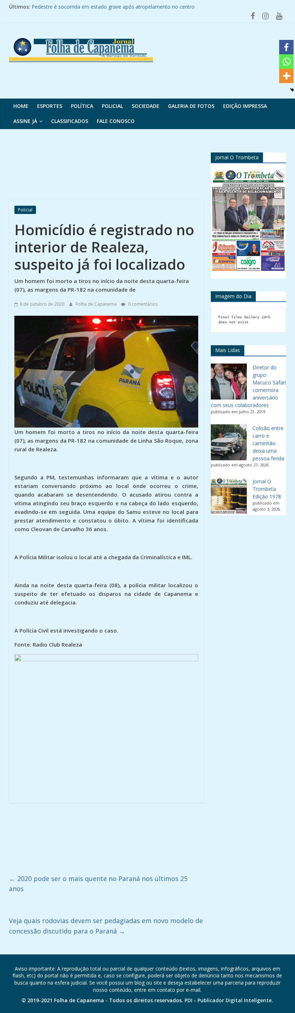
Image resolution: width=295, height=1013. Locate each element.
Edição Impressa (245, 105)
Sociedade (145, 105)
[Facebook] (286, 47)
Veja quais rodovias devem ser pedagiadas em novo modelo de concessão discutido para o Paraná (106, 925)
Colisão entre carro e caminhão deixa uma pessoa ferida (268, 443)
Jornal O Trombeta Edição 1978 (267, 489)
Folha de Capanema (97, 304)
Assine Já (25, 121)
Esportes (49, 105)
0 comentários (142, 304)
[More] (286, 76)
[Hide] (292, 90)
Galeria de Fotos (191, 105)
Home (20, 105)
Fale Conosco (116, 121)
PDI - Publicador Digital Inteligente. (229, 1000)
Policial (112, 105)
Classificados (69, 121)
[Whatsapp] (286, 61)
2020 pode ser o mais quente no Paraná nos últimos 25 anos (98, 883)
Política (82, 105)
